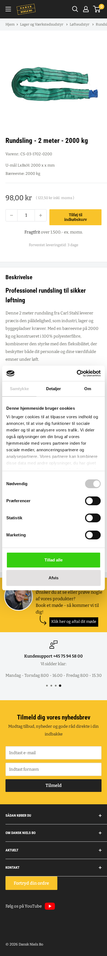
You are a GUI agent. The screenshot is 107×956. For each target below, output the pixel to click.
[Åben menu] (8, 9)
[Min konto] (86, 9)
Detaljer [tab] (53, 388)
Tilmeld (54, 785)
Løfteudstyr (80, 24)
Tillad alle (53, 560)
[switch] (93, 500)
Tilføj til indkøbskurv (75, 217)
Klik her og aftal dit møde (73, 621)
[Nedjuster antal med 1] (11, 215)
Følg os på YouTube (23, 906)
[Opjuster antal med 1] (40, 215)
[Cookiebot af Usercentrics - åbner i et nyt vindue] (77, 373)
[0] (97, 9)
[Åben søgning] (75, 9)
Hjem (10, 24)
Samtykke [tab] (19, 388)
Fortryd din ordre (31, 883)
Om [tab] (87, 388)
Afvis (53, 577)
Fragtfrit (32, 232)
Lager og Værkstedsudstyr (42, 24)
